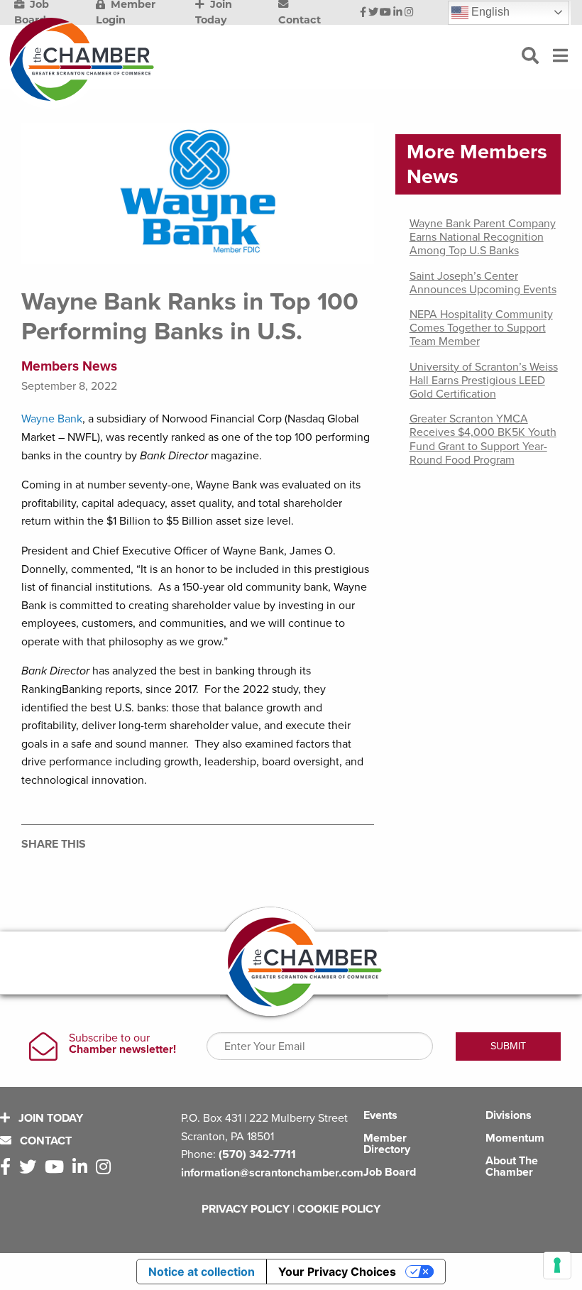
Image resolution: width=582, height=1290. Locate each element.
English (489, 12)
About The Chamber (511, 1166)
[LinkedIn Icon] (397, 13)
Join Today (49, 1118)
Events (380, 1115)
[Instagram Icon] (409, 13)
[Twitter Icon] (373, 13)
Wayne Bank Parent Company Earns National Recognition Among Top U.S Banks (483, 237)
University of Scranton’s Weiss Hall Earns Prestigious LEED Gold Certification (484, 380)
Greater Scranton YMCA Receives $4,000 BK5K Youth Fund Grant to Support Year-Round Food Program (483, 439)
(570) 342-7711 (257, 1154)
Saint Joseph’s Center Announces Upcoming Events (483, 283)
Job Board (389, 1172)
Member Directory (386, 1143)
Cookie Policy (338, 1209)
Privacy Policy (246, 1209)
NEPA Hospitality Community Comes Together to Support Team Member (481, 328)
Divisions (508, 1115)
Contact (44, 1141)
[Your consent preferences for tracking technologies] (557, 1265)
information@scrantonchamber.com (272, 1173)
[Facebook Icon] (363, 13)
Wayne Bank (51, 419)
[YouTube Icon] (385, 13)
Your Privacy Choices (337, 1271)
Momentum (514, 1138)
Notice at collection (201, 1271)
